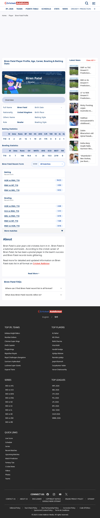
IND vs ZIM (9, 418)
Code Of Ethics (85, 508)
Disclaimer (36, 499)
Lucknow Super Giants (13, 365)
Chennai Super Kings (12, 341)
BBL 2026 (55, 390)
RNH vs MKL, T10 (11, 190)
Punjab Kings (9, 349)
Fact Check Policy (31, 508)
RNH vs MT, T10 (11, 185)
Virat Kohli (56, 345)
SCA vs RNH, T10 (11, 211)
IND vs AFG (9, 386)
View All (89, 60)
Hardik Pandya (57, 349)
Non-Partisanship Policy (50, 508)
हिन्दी (56, 317)
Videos (7, 470)
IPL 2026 (9, 9)
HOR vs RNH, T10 (12, 180)
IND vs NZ (9, 402)
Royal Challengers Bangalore (15, 357)
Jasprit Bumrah (57, 361)
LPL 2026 (55, 402)
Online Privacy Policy (74, 499)
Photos (7, 475)
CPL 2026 (55, 394)
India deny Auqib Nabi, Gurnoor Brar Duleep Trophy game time (86, 146)
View (35, 164)
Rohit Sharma (57, 341)
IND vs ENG (9, 398)
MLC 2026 (56, 410)
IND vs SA (8, 406)
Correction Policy (69, 508)
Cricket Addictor (41, 263)
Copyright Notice (53, 499)
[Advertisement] (50, 37)
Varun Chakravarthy (59, 369)
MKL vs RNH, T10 (11, 216)
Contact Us (10, 499)
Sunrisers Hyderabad (12, 361)
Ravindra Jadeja (57, 357)
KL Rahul (55, 333)
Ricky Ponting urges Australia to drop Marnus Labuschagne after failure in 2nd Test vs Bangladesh (86, 108)
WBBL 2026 (56, 418)
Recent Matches (11, 450)
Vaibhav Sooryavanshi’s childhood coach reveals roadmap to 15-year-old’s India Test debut (87, 121)
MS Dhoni (55, 337)
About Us (24, 499)
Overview (9, 100)
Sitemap (91, 499)
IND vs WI (8, 414)
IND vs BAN (9, 394)
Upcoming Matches (12, 454)
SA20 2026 (56, 414)
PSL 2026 (55, 398)
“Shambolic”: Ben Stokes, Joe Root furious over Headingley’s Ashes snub (86, 159)
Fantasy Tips (9, 462)
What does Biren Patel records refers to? (23, 295)
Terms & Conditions (62, 510)
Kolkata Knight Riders (12, 333)
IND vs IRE (9, 422)
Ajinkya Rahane (57, 353)
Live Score (9, 438)
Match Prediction (11, 458)
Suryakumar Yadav (59, 365)
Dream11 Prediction (81, 9)
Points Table (32, 9)
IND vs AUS (9, 390)
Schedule (46, 9)
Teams (19, 9)
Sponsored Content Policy (43, 510)
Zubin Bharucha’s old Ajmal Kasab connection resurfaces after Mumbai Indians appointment (86, 133)
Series (7, 446)
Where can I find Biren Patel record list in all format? (28, 288)
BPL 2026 (55, 406)
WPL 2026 (55, 386)
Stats (56, 9)
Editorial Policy (15, 508)
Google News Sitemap (51, 501)
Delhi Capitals (10, 345)
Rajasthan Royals (11, 353)
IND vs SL (8, 410)
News (65, 9)
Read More (33, 273)
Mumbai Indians (10, 337)
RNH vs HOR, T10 (12, 226)
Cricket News (10, 466)
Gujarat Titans (10, 369)
